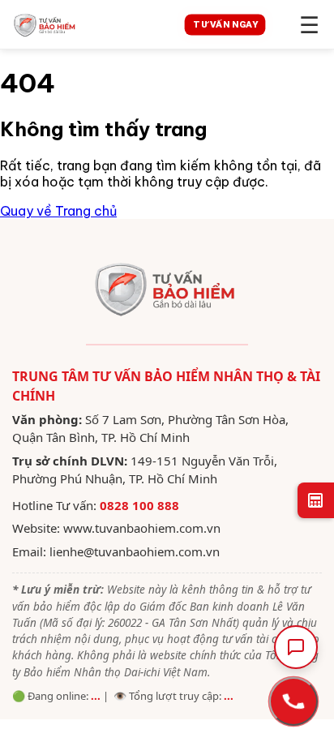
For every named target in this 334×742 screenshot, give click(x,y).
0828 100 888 (139, 505)
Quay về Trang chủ (58, 211)
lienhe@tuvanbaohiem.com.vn (134, 551)
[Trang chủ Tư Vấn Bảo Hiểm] (83, 24)
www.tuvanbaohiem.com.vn (142, 528)
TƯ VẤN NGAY (225, 24)
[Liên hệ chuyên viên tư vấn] (293, 701)
